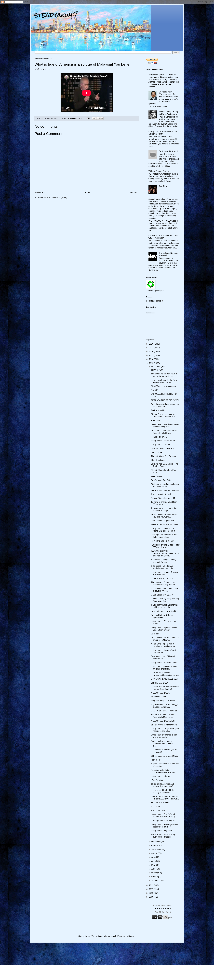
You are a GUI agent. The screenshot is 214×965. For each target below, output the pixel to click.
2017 (151, 348)
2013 (151, 363)
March (154, 873)
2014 (151, 359)
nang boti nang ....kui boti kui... (164, 701)
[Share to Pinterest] (102, 118)
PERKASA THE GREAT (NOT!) (165, 400)
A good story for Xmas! (161, 494)
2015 (151, 355)
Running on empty (159, 437)
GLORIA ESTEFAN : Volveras (164, 711)
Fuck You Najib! (158, 410)
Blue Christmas (157, 460)
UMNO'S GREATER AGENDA (164, 679)
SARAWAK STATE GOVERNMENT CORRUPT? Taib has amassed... (165, 553)
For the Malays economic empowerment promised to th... (163, 743)
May (153, 865)
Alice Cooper (156, 476)
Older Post (133, 193)
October (155, 846)
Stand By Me (156, 452)
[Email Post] (88, 118)
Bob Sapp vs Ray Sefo (161, 480)
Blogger (131, 936)
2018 (151, 344)
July (153, 857)
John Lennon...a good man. (163, 521)
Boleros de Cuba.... (159, 697)
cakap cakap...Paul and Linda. (164, 663)
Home (87, 193)
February (155, 876)
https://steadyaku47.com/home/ (162, 74)
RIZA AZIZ (155, 420)
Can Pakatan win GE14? (162, 578)
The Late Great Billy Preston (163, 456)
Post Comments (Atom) (57, 197)
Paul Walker (156, 807)
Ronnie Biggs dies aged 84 (163, 498)
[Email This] (93, 118)
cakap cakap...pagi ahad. (162, 831)
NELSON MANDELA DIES (163, 721)
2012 (151, 885)
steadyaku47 (56, 15)
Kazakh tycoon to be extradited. (164, 611)
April (153, 869)
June (153, 861)
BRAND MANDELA (159, 683)
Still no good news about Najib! (164, 756)
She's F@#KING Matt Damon (164, 725)
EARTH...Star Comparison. (163, 448)
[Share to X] (97, 118)
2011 (151, 889)
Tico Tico (163, 186)
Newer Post (40, 193)
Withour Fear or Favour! (158, 171)
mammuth (112, 936)
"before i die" (156, 760)
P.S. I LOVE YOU (158, 810)
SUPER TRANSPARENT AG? (164, 524)
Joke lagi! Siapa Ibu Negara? (163, 820)
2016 (151, 352)
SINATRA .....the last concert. (163, 386)
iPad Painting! (157, 780)
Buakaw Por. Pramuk (160, 803)
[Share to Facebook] (100, 118)
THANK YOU (157, 370)
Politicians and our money (162, 541)
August (154, 853)
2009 (151, 897)
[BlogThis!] (95, 118)
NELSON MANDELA (160, 693)
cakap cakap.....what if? (161, 445)
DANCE (154, 390)
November (156, 842)
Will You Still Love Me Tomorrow (165, 490)
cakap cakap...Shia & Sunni (163, 441)
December (156, 367)
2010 (151, 893)
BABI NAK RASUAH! (168, 151)
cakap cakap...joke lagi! (161, 776)
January (155, 880)
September (156, 849)
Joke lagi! (155, 634)
